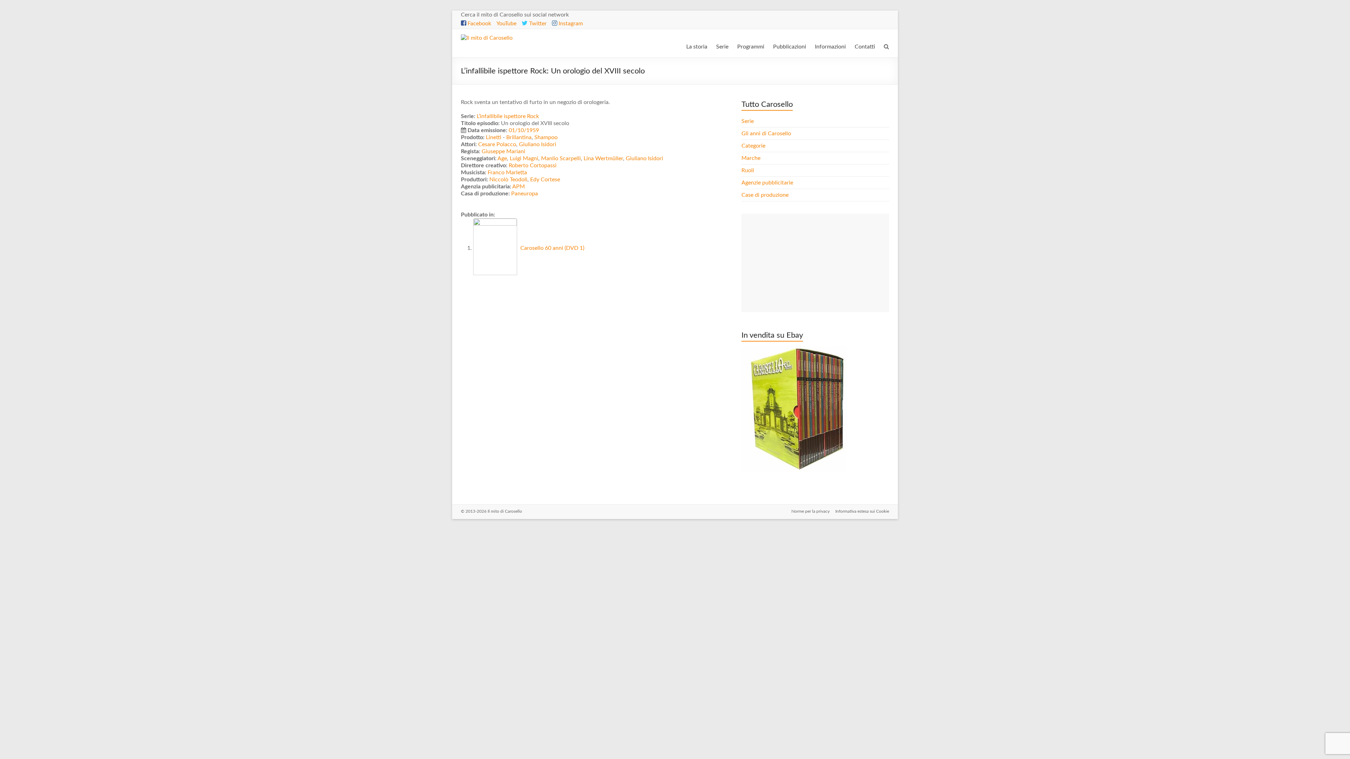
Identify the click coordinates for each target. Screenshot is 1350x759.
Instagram (570, 23)
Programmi (750, 47)
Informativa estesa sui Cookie (862, 511)
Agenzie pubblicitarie (768, 183)
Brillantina (519, 137)
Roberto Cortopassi (533, 165)
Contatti (865, 47)
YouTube (506, 23)
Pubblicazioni (789, 47)
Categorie (754, 146)
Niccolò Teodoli (508, 179)
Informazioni (830, 47)
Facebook (478, 23)
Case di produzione (765, 195)
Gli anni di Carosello (766, 133)
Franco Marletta (507, 172)
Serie (722, 47)
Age (502, 158)
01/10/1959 (524, 130)
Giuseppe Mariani (503, 151)
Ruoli (747, 170)
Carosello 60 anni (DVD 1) (551, 248)
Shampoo (546, 137)
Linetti (493, 137)
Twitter (537, 23)
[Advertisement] (815, 263)
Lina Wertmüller (603, 158)
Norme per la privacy (810, 511)
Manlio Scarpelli (561, 158)
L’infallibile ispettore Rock (508, 116)
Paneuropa (524, 193)
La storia (696, 47)
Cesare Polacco (497, 144)
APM (518, 186)
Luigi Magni (524, 158)
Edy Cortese (545, 179)
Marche (750, 158)
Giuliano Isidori (537, 144)
